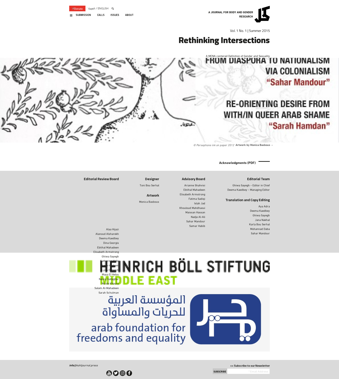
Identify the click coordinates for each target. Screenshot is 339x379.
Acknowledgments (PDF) (237, 162)
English (103, 8)
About (129, 15)
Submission (83, 15)
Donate (76, 8)
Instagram (123, 373)
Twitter (116, 373)
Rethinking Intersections (224, 40)
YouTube (109, 373)
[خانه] (262, 14)
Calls (101, 15)
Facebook (129, 373)
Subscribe (219, 371)
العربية (91, 8)
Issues (115, 15)
